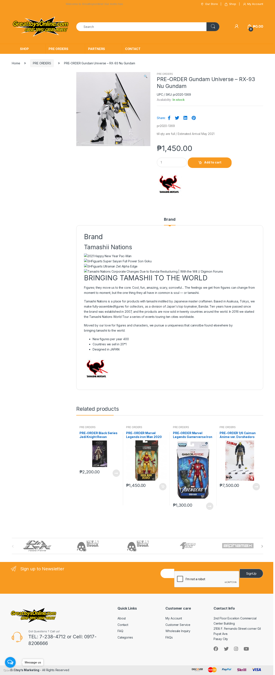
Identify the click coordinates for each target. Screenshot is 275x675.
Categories (125, 637)
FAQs (169, 637)
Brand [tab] (169, 219)
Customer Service (177, 625)
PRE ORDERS (58, 49)
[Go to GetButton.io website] (10, 670)
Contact (123, 625)
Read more (116, 473)
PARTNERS (96, 49)
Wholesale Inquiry (177, 631)
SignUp (251, 573)
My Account (255, 4)
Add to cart (212, 162)
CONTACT (133, 49)
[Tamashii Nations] (170, 184)
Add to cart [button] (163, 486)
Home (16, 63)
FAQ (120, 631)
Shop (232, 4)
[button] (145, 77)
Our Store (211, 4)
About (122, 618)
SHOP (24, 49)
